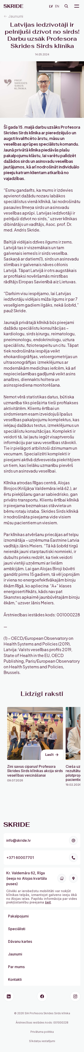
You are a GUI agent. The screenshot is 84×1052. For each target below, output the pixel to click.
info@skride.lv (18, 840)
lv (51, 6)
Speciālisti (16, 929)
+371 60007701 (20, 857)
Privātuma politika (42, 1031)
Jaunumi (15, 16)
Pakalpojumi (18, 916)
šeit (48, 902)
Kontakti (15, 979)
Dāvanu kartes (20, 941)
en (57, 6)
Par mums (16, 967)
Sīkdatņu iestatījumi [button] (42, 1041)
